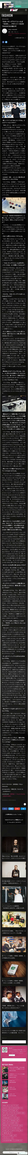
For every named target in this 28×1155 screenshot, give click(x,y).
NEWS (6, 1105)
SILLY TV (14, 1105)
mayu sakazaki (12, 29)
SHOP (6, 1120)
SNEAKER (14, 1120)
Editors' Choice (16, 1130)
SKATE (6, 1115)
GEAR (14, 1123)
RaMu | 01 (12, 1080)
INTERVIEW (17, 1125)
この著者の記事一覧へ (20, 37)
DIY (16, 1118)
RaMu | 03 (12, 1094)
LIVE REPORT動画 (8, 1140)
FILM (12, 1113)
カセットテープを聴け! (9, 1135)
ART (5, 1113)
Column (6, 1130)
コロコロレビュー (8, 1137)
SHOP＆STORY (17, 1108)
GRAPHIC (6, 1125)
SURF (13, 1115)
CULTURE (15, 1128)
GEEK (6, 1123)
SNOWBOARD (7, 1118)
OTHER (19, 1140)
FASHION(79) (5, 800)
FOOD (14, 1110)
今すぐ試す (18, 6)
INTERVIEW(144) (12, 800)
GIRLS (6, 1128)
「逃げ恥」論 (7, 1132)
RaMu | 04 (12, 1087)
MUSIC (21, 1113)
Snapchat (6, 1108)
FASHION (7, 15)
